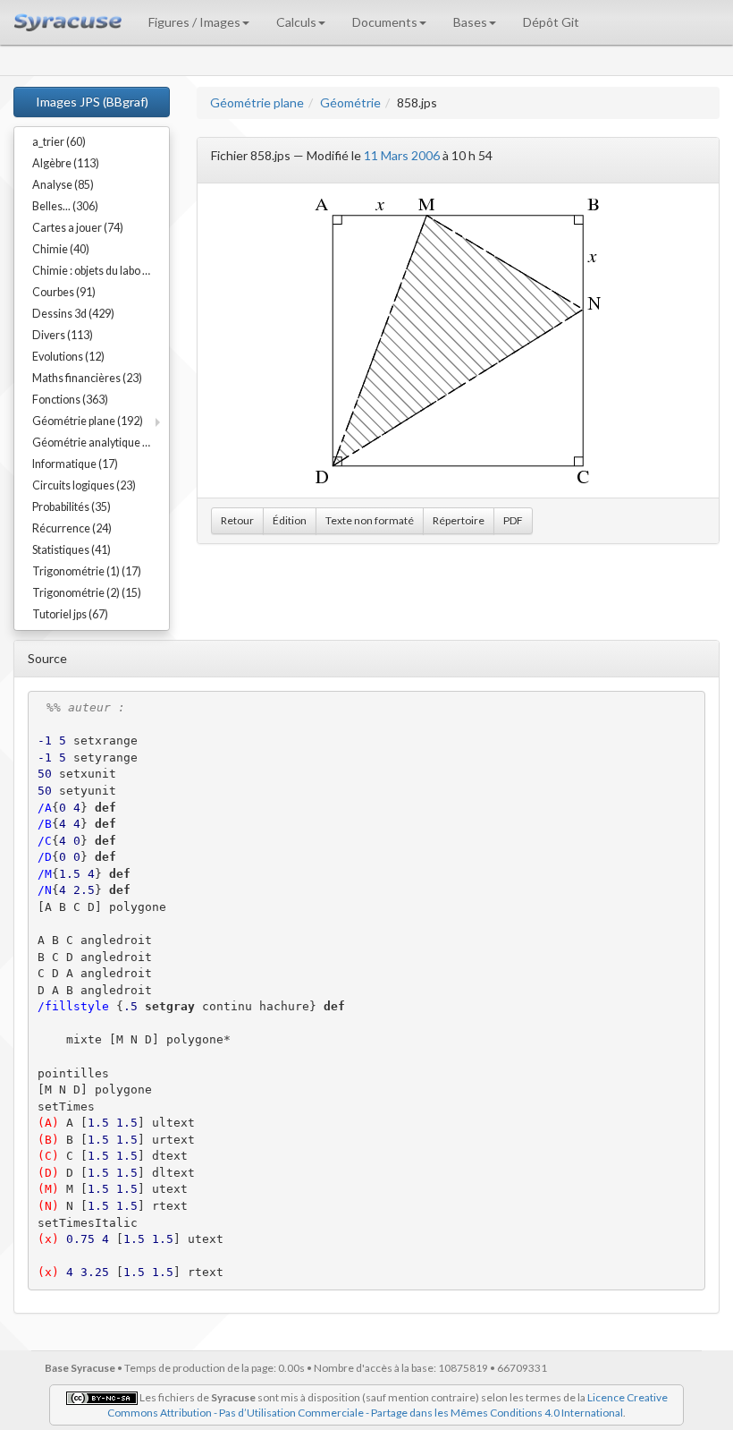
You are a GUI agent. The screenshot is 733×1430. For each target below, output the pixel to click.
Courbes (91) (64, 292)
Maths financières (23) (87, 378)
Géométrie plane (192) (87, 421)
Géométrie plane (257, 102)
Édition (290, 520)
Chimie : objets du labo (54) (97, 270)
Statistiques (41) (71, 550)
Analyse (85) (63, 185)
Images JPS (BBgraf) (92, 101)
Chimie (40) (60, 249)
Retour (237, 520)
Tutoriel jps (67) (70, 614)
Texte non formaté (369, 520)
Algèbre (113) (65, 163)
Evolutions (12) (68, 356)
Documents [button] (384, 22)
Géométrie (350, 102)
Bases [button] (470, 22)
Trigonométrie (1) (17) (86, 571)
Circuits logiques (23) (84, 485)
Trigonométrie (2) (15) (86, 593)
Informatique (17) (75, 464)
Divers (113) (62, 335)
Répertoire (458, 520)
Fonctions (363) (70, 399)
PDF (513, 520)
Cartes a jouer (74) (77, 227)
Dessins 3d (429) (73, 313)
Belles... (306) (65, 206)
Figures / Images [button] (194, 22)
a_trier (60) (59, 142)
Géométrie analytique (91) (97, 442)
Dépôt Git (551, 22)
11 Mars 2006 (402, 155)
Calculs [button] (296, 22)
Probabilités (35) (71, 507)
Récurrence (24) (72, 528)
